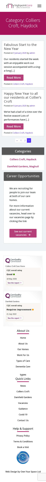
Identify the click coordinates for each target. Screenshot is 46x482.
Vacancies (23, 403)
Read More (14, 77)
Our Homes (23, 349)
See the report (13, 283)
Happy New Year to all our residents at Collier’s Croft (22, 97)
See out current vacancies (23, 233)
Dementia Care (23, 366)
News (23, 385)
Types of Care (23, 360)
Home (23, 337)
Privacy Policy (23, 435)
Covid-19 (23, 414)
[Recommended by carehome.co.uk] (23, 457)
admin (32, 53)
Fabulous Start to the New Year (20, 46)
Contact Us (23, 420)
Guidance (23, 408)
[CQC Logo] (13, 263)
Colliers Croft (23, 391)
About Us (23, 343)
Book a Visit (23, 447)
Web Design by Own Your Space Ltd (23, 471)
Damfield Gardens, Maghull (23, 166)
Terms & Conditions (23, 441)
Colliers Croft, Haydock (23, 84)
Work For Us (23, 355)
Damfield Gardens (23, 397)
